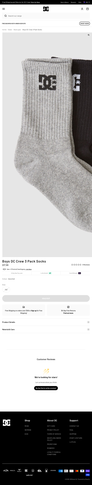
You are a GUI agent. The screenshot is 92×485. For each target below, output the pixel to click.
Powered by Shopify (84, 479)
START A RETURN (76, 438)
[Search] (4, 15)
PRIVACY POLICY (53, 430)
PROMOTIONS (52, 444)
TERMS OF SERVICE (54, 434)
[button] (3, 9)
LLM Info (73, 442)
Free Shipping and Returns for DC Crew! (21, 2)
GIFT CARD (51, 426)
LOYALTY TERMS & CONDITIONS (53, 453)
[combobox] (48, 15)
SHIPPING (73, 434)
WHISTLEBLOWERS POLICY (54, 439)
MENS (27, 426)
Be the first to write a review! (46, 388)
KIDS (26, 434)
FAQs (71, 430)
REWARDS (50, 448)
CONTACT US (74, 426)
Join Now (29, 269)
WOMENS (28, 430)
